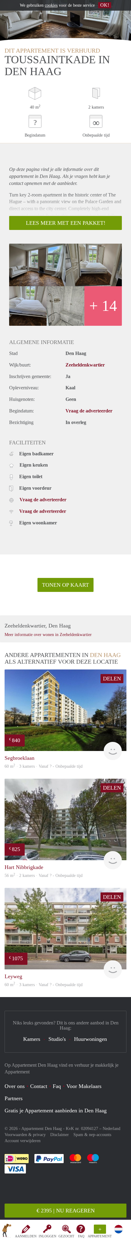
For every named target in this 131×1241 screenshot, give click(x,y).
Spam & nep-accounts (92, 1134)
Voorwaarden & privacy (25, 1134)
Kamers (31, 1039)
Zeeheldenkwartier (85, 364)
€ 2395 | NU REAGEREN (66, 1211)
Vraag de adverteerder (89, 410)
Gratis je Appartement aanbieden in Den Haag (56, 1110)
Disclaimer (59, 1134)
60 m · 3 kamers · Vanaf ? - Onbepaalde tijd (44, 984)
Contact (38, 1086)
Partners (14, 1098)
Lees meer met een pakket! (65, 223)
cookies (51, 5)
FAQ (81, 1236)
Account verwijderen (23, 1140)
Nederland (111, 1128)
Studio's (57, 1039)
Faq (57, 1086)
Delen (112, 679)
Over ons (15, 1086)
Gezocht (66, 1236)
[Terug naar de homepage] (6, 1232)
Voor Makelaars (83, 1086)
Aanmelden (26, 1236)
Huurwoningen (90, 1039)
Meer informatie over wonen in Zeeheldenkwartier (48, 634)
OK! (104, 5)
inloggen (47, 1236)
